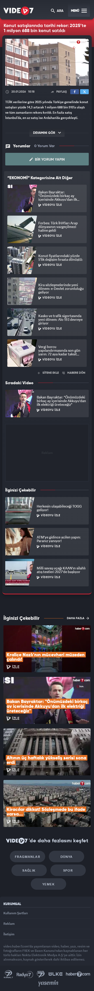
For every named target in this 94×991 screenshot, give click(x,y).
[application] (47, 495)
